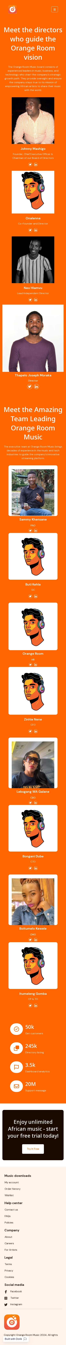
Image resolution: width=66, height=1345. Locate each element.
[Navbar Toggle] (54, 9)
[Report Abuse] (25, 1339)
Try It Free (33, 1149)
